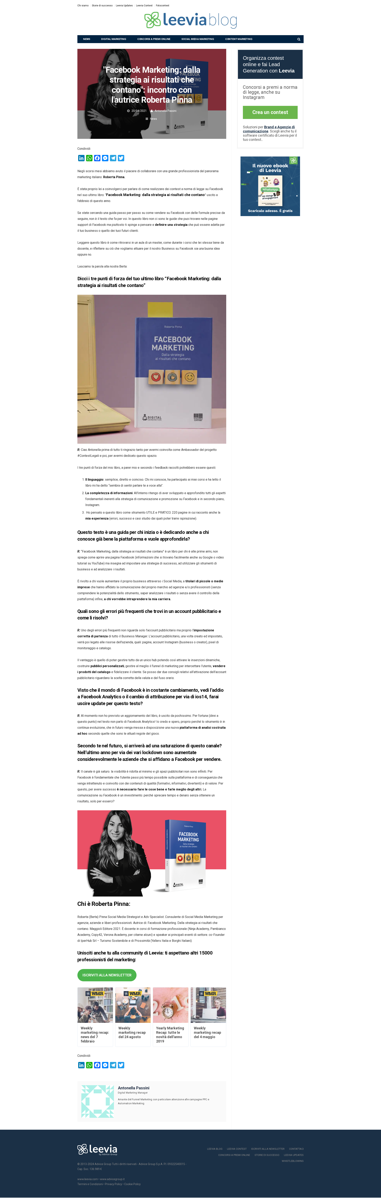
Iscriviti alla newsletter (268, 1148)
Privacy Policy (113, 1184)
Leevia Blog (214, 1148)
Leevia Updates (124, 5)
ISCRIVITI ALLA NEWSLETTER (107, 975)
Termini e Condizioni (90, 1184)
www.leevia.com (87, 1179)
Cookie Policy (132, 1184)
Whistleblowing (293, 1160)
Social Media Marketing (197, 39)
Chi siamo (83, 5)
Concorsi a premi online (153, 39)
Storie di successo (102, 5)
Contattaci (296, 1148)
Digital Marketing (113, 39)
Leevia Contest (144, 5)
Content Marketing (238, 39)
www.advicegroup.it (112, 1179)
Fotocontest (162, 5)
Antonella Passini (165, 110)
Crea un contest (270, 112)
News (86, 39)
